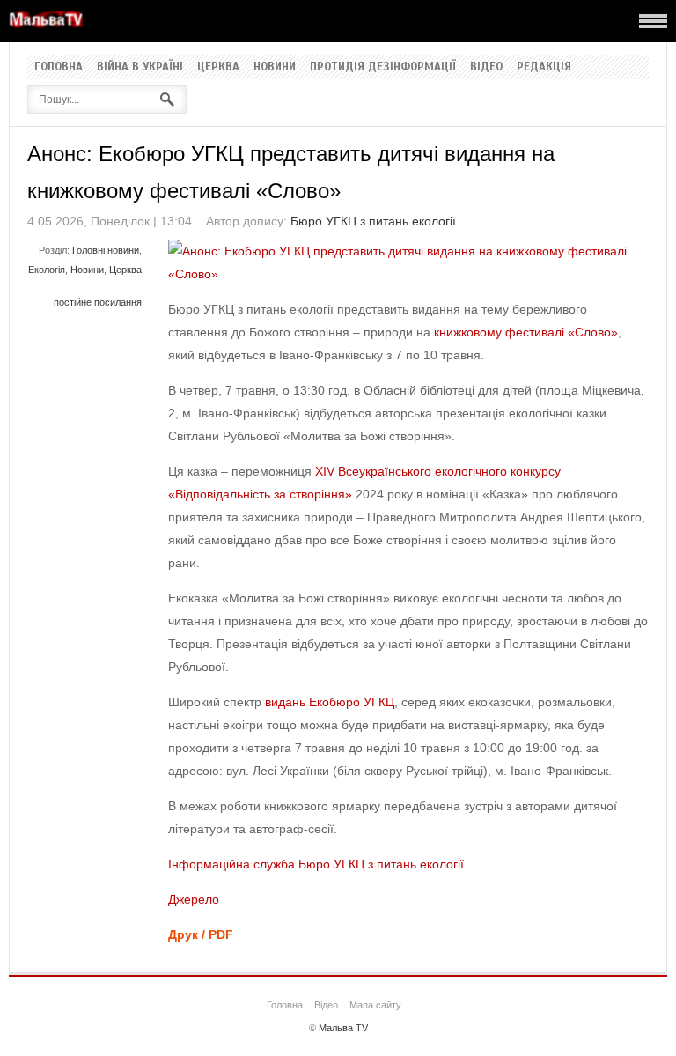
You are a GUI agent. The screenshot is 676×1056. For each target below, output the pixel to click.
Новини (275, 67)
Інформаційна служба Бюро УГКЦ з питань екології (316, 864)
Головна (58, 67)
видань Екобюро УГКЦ (329, 702)
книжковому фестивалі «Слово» (526, 332)
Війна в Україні (140, 67)
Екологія (46, 269)
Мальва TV (343, 1028)
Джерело (193, 899)
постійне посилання (98, 302)
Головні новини (105, 250)
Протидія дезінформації (383, 67)
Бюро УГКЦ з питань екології (373, 221)
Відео (486, 67)
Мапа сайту (375, 1005)
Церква (218, 67)
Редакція (544, 67)
